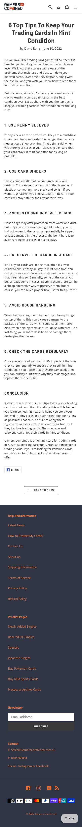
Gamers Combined (45, 814)
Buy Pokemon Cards (22, 668)
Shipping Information (22, 567)
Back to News (44, 489)
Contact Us (15, 546)
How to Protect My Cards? (25, 536)
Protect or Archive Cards (24, 689)
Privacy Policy (17, 588)
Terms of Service (19, 578)
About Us (14, 557)
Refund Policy (17, 599)
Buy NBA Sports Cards (23, 679)
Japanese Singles (19, 658)
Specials (13, 647)
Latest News (16, 525)
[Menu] (75, 6)
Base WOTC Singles (21, 637)
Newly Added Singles (22, 626)
